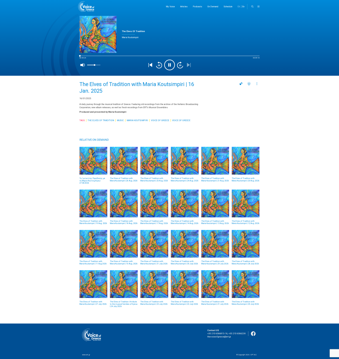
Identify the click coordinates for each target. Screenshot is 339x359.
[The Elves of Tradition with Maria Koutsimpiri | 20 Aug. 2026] (246, 161)
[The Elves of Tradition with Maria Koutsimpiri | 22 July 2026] (185, 284)
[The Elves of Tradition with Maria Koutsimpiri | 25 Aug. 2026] (154, 161)
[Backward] (159, 65)
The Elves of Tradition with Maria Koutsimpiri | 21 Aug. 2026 (215, 179)
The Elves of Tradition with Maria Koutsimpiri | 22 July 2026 (184, 303)
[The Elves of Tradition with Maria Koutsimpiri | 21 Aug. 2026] (215, 161)
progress (83, 57)
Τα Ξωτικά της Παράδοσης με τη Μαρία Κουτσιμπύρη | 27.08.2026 (92, 180)
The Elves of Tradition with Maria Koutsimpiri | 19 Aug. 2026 (93, 222)
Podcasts (197, 6)
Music (120, 120)
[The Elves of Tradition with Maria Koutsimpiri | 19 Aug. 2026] (93, 203)
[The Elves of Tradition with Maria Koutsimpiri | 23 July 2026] (154, 284)
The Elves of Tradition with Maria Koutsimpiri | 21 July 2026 (214, 303)
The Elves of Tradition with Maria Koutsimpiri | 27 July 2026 (93, 303)
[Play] (169, 64)
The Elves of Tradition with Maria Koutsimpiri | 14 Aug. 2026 (184, 222)
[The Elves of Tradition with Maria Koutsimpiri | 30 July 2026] (185, 244)
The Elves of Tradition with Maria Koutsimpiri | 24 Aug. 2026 (184, 179)
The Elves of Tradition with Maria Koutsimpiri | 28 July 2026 (245, 262)
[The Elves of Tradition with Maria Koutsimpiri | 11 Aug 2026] (93, 244)
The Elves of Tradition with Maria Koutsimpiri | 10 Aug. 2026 (123, 262)
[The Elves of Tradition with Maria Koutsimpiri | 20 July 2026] (246, 284)
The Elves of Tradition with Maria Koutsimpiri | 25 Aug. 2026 (154, 179)
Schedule (228, 6)
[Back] (150, 65)
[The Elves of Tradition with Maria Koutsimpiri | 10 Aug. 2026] (124, 244)
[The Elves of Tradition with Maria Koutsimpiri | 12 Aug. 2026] (246, 203)
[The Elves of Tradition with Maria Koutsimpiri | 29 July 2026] (215, 244)
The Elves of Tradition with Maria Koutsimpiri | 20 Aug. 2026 (245, 179)
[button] (258, 7)
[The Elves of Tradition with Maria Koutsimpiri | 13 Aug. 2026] (215, 203)
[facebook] (253, 333)
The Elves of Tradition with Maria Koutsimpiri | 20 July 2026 (245, 303)
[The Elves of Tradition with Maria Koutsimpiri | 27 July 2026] (93, 284)
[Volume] (82, 65)
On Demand (212, 6)
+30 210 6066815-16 (217, 333)
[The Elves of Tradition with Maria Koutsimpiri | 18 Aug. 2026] (124, 203)
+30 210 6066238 (237, 333)
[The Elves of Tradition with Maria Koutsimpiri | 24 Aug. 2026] (185, 161)
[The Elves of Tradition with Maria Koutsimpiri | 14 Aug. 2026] (185, 203)
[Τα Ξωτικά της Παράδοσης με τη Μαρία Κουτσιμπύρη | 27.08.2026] (93, 161)
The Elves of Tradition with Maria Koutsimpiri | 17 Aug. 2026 (154, 222)
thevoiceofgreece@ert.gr (219, 336)
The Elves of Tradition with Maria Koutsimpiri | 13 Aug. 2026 (215, 222)
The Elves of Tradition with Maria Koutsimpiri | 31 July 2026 (154, 262)
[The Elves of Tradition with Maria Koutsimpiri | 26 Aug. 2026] (124, 161)
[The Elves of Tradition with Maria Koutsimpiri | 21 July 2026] (215, 284)
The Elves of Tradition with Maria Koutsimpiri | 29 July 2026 (214, 262)
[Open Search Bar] (252, 6)
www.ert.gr (86, 355)
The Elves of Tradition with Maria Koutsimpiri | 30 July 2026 (184, 262)
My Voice (170, 6)
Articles (184, 6)
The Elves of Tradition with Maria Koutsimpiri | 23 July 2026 (154, 303)
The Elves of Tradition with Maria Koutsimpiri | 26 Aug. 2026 (123, 179)
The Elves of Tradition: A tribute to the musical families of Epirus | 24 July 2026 (124, 304)
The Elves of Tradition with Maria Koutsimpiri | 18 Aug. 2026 (123, 222)
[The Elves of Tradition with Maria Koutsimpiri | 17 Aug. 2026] (154, 203)
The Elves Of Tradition (101, 120)
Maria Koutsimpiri (137, 120)
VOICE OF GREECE (160, 120)
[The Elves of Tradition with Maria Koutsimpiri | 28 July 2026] (246, 244)
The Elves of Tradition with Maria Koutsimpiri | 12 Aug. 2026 (245, 222)
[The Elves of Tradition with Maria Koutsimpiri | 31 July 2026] (154, 244)
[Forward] (180, 65)
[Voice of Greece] (87, 6)
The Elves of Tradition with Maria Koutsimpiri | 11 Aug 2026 (93, 262)
